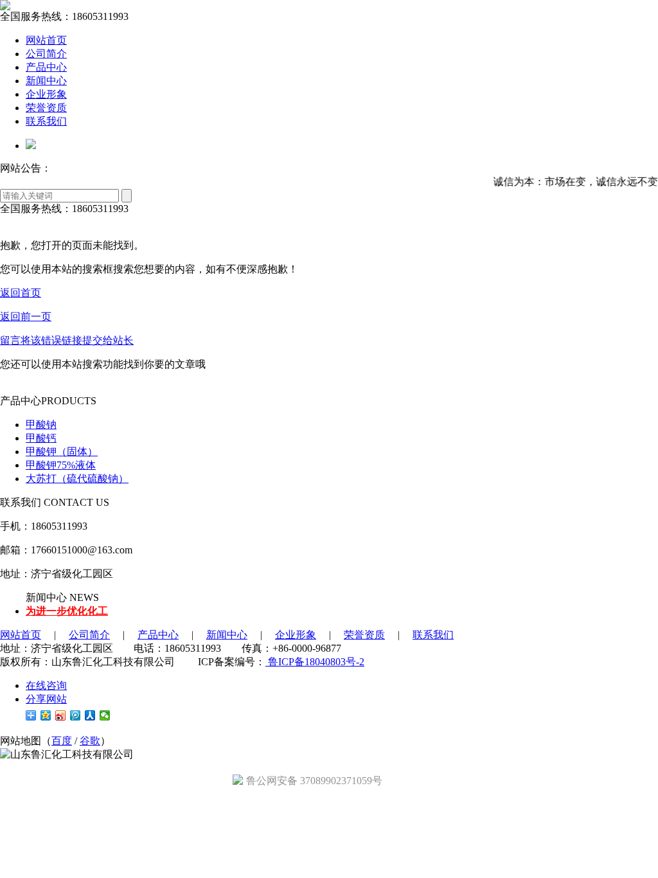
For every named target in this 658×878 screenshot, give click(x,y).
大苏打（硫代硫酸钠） (77, 478)
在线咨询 (46, 685)
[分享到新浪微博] (60, 715)
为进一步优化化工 (67, 610)
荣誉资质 (46, 107)
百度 (61, 740)
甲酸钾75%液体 (61, 465)
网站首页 (46, 40)
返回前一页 (25, 316)
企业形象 (46, 94)
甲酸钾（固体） (62, 451)
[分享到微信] (105, 715)
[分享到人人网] (90, 715)
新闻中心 (46, 80)
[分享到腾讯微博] (75, 715)
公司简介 (46, 53)
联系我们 (46, 121)
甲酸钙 (41, 438)
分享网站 (46, 699)
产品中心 (46, 67)
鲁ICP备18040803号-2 (314, 661)
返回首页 (20, 292)
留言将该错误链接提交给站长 (67, 340)
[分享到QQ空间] (45, 715)
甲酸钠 (41, 424)
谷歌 (90, 740)
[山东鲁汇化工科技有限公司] (5, 6)
